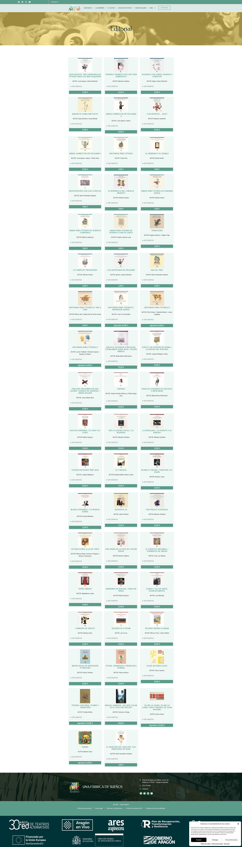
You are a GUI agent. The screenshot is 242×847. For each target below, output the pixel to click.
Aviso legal (227, 843)
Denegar (215, 840)
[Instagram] (26, 2)
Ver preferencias (231, 840)
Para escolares (140, 8)
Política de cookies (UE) (134, 808)
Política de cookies (206, 843)
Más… (152, 8)
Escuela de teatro (124, 8)
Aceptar (198, 840)
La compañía (99, 8)
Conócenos (88, 8)
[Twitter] (22, 2)
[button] (238, 824)
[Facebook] (18, 2)
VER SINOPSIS (77, 86)
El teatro (111, 8)
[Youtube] (29, 2)
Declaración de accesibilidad (155, 808)
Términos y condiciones (114, 808)
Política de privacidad (217, 843)
